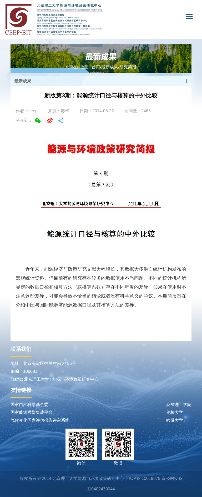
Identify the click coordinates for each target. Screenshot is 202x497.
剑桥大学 (174, 412)
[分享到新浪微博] (50, 120)
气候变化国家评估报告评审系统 (40, 420)
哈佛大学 (174, 420)
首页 (96, 67)
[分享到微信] (38, 120)
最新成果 (101, 56)
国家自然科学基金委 (29, 404)
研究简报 (127, 67)
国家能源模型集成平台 (32, 412)
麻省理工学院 (178, 404)
